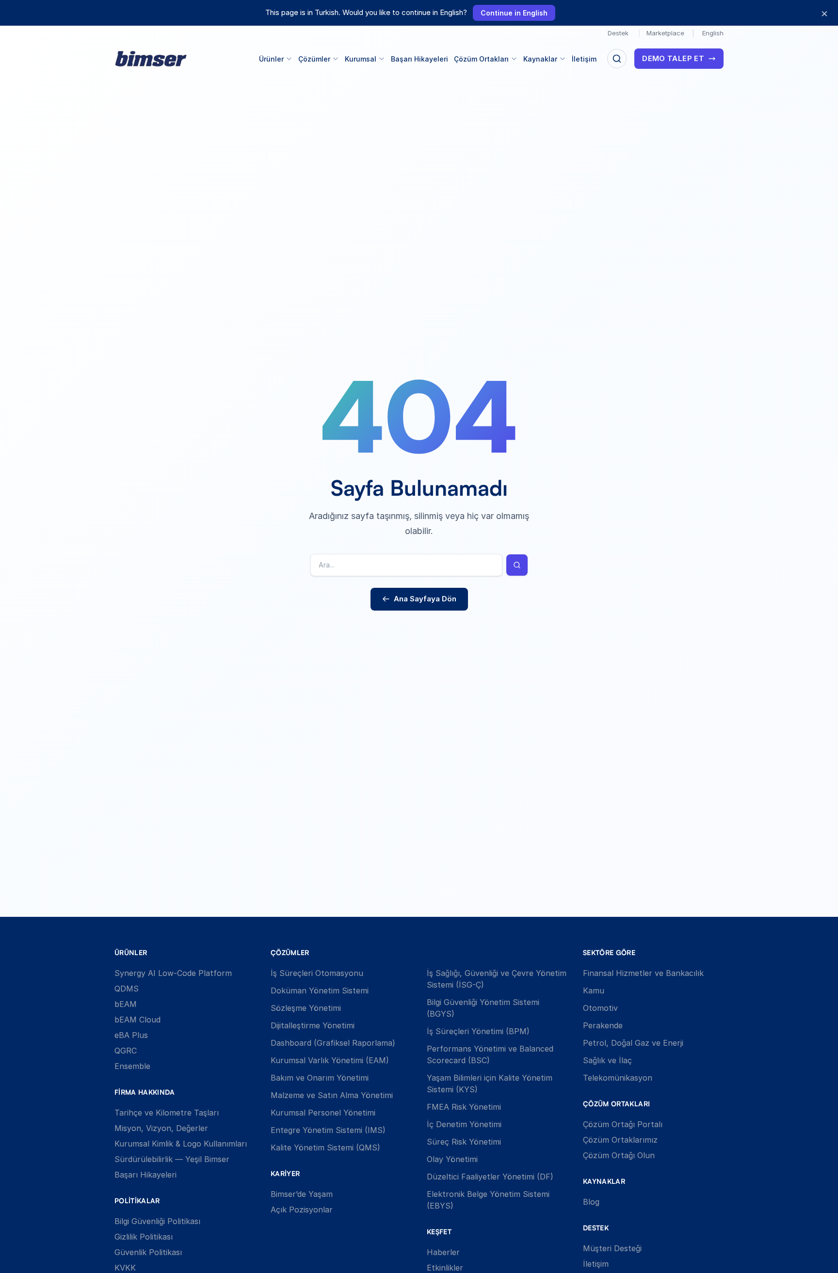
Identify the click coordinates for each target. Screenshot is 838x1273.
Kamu (593, 990)
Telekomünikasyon (617, 1078)
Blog (591, 1202)
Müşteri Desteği (612, 1248)
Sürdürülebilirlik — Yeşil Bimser (171, 1159)
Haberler (443, 1252)
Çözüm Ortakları (481, 59)
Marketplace (665, 33)
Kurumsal (360, 59)
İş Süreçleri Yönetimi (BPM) (478, 1031)
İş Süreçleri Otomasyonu (317, 973)
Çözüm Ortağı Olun (619, 1155)
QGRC (125, 1050)
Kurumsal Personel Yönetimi (323, 1112)
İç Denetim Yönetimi (464, 1124)
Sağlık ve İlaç (607, 1060)
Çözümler (314, 59)
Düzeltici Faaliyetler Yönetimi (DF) (490, 1176)
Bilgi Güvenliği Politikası (157, 1221)
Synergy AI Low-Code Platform (173, 973)
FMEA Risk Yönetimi (464, 1107)
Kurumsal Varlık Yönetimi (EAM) (330, 1060)
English (713, 33)
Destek (618, 33)
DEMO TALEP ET (673, 58)
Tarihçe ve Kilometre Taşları (166, 1112)
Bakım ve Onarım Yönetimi (320, 1078)
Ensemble (132, 1066)
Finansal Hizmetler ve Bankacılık (643, 973)
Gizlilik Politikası (143, 1237)
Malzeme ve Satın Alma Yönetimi (332, 1095)
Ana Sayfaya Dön (425, 598)
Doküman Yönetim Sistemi (320, 990)
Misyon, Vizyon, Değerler (161, 1128)
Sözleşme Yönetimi (306, 1008)
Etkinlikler (445, 1268)
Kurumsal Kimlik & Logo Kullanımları (180, 1143)
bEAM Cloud (137, 1019)
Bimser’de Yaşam (302, 1194)
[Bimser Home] (150, 59)
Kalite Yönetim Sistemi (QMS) (325, 1147)
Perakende (603, 1025)
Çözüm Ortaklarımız (620, 1140)
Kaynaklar (540, 59)
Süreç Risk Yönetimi (464, 1142)
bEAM (125, 1004)
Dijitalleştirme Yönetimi (313, 1025)
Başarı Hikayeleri (419, 59)
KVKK (125, 1268)
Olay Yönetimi (452, 1159)
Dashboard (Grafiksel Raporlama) (333, 1043)
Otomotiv (600, 1008)
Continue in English (514, 13)
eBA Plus (131, 1035)
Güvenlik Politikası (148, 1252)
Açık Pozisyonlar (302, 1209)
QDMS (126, 988)
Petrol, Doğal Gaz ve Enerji (633, 1043)
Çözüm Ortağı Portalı (622, 1124)
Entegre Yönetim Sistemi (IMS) (328, 1130)
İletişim (584, 59)
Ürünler (271, 59)
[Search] (617, 58)
